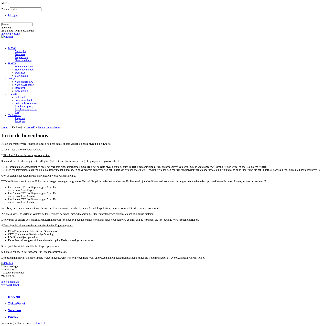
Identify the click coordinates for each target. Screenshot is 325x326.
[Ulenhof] (7, 36)
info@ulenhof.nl (10, 281)
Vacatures (14, 310)
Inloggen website (10, 33)
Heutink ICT (38, 323)
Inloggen (13, 15)
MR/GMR (14, 296)
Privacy (13, 317)
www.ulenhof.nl (10, 284)
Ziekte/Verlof (16, 303)
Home (4, 127)
